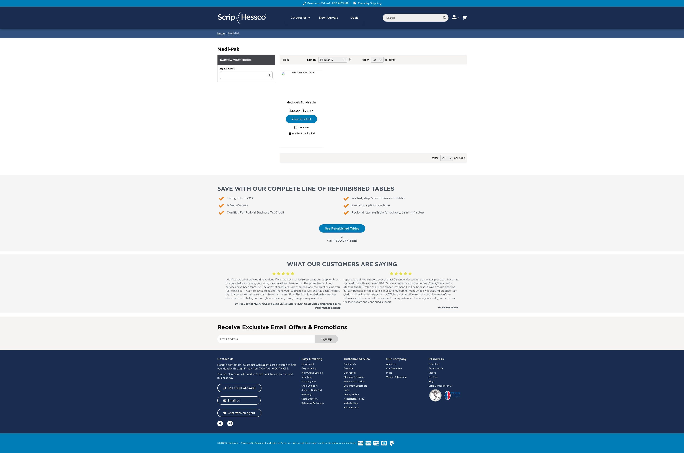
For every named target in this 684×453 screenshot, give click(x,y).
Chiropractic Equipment (253, 443)
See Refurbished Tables (342, 228)
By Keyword (227, 68)
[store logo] (241, 18)
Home (221, 33)
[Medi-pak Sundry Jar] (301, 85)
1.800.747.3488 (340, 3)
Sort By (311, 59)
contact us (234, 364)
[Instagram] (230, 423)
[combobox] (416, 18)
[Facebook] (220, 423)
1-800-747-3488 (345, 240)
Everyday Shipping (369, 3)
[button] (455, 17)
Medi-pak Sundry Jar (301, 102)
